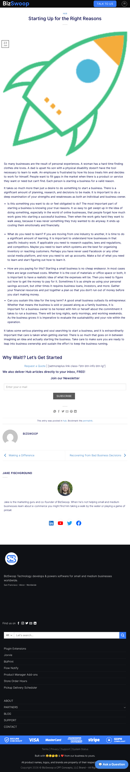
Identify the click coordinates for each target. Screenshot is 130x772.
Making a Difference (21, 455)
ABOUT (8, 700)
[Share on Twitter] (63, 411)
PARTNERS (11, 707)
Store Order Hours (15, 681)
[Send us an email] (30, 623)
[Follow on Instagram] (22, 623)
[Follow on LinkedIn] (35, 623)
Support (65, 749)
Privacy (55, 749)
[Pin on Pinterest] (71, 411)
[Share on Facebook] (58, 411)
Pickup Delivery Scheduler (20, 687)
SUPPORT (10, 720)
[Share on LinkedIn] (75, 411)
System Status (80, 749)
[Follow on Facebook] (18, 623)
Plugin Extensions (15, 648)
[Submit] (122, 635)
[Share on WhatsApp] (54, 411)
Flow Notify (11, 668)
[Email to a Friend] (67, 411)
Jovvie (8, 655)
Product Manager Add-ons (21, 674)
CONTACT (10, 726)
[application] (111, 765)
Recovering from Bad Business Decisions (96, 455)
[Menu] (124, 4)
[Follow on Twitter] (26, 623)
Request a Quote (35, 366)
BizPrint (9, 661)
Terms (45, 749)
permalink (88, 420)
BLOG (7, 713)
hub (65, 13)
